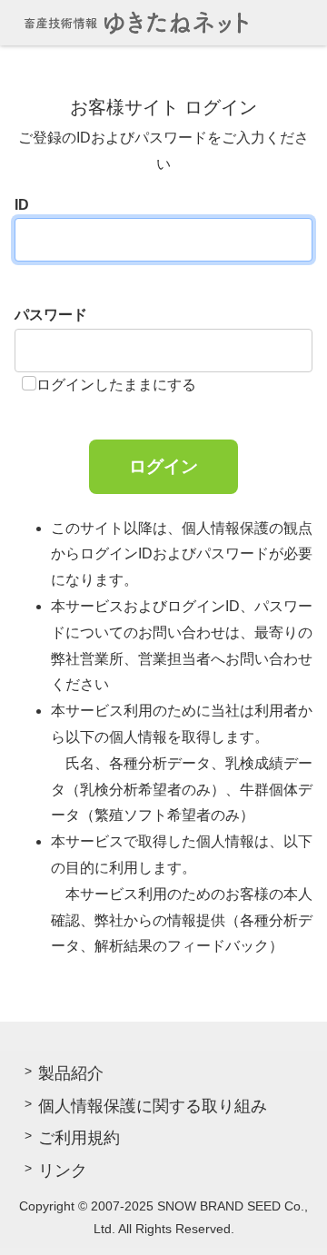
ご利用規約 (79, 1138)
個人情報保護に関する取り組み (152, 1106)
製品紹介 (71, 1073)
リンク (62, 1170)
